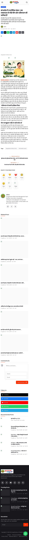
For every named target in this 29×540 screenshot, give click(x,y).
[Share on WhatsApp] (8, 32)
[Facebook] (11, 206)
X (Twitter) (6, 394)
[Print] (20, 32)
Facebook (6, 398)
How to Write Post (23, 536)
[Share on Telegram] (14, 32)
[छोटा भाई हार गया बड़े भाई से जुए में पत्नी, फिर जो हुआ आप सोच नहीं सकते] (5, 492)
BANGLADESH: (5, 80)
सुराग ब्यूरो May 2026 (15, 418)
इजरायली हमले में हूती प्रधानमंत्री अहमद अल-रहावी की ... (12, 353)
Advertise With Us (13, 536)
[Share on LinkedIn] (11, 32)
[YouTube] (10, 482)
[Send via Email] (17, 32)
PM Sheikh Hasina (22, 148)
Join (26, 524)
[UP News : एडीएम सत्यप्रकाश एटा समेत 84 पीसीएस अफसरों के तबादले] (5, 445)
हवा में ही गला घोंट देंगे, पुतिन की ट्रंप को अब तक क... (11, 329)
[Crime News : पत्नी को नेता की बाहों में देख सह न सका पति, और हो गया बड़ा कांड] (5, 500)
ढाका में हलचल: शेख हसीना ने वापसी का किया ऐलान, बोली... (13, 283)
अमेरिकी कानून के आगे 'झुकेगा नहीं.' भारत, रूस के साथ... (12, 259)
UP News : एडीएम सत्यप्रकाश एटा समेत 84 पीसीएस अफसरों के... (19, 443)
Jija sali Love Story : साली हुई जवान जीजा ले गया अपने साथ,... (18, 507)
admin (8, 194)
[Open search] (26, 2)
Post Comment (21, 382)
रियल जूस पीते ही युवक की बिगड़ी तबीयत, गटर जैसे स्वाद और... (19, 427)
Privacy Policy (4, 536)
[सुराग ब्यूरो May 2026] (5, 421)
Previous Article (15, 156)
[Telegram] (19, 482)
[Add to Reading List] (23, 32)
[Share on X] (5, 32)
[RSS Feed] (15, 206)
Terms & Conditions (16, 534)
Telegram (6, 410)
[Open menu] (2, 2)
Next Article (14, 162)
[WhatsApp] (14, 482)
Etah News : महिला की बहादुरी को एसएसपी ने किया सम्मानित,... (19, 435)
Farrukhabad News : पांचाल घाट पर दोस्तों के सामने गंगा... (19, 451)
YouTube (6, 402)
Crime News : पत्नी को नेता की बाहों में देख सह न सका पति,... (19, 499)
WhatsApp (6, 406)
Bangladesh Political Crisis (11, 148)
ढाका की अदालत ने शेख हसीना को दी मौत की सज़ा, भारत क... (13, 236)
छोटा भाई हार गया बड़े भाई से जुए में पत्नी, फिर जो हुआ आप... (19, 490)
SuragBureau (3, 238)
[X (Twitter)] (2, 482)
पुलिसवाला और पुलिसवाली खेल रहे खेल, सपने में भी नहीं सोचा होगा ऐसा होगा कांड (14, 159)
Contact (9, 534)
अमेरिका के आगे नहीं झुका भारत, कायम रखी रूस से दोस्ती (12, 306)
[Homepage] (14, 2)
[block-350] (11, 58)
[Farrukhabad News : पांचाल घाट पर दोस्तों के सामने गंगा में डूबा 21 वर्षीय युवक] (5, 453)
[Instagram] (7, 206)
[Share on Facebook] (2, 32)
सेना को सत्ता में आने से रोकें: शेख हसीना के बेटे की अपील (14, 164)
